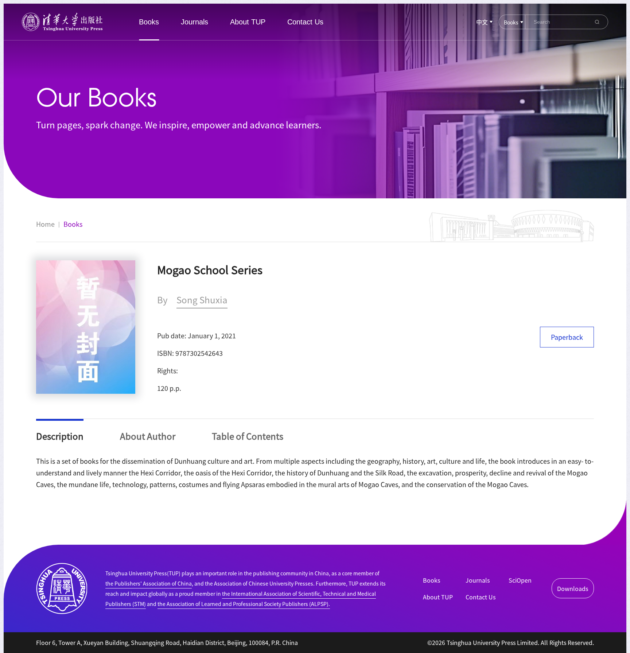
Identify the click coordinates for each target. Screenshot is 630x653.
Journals (194, 22)
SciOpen (520, 580)
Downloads (572, 588)
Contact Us (305, 22)
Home (45, 224)
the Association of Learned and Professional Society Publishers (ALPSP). (244, 603)
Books (149, 22)
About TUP (247, 22)
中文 (482, 22)
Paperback (567, 337)
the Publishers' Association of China (148, 583)
